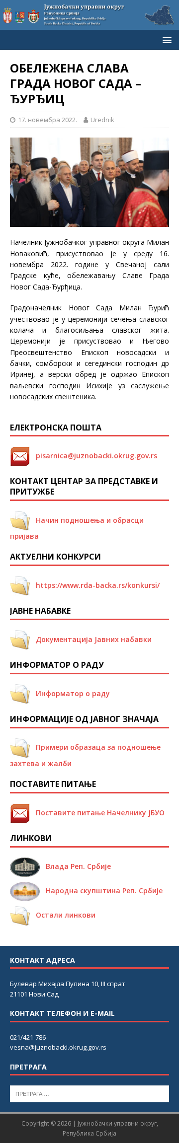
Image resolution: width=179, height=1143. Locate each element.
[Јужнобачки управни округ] (89, 24)
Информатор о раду (70, 693)
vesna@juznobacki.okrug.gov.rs (58, 1047)
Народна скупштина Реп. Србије (101, 890)
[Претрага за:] (89, 1093)
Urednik (102, 119)
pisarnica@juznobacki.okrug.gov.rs (93, 455)
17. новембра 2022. (47, 119)
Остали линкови (62, 915)
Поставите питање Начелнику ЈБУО (97, 812)
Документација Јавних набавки (91, 639)
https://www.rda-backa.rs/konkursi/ (95, 585)
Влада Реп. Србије (75, 866)
